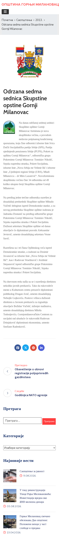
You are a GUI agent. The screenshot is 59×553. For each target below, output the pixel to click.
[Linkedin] (41, 347)
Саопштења (24, 20)
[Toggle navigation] (5, 11)
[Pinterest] (33, 347)
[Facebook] (17, 347)
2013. (38, 20)
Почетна (7, 20)
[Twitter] (25, 347)
